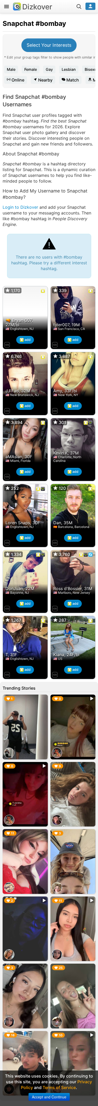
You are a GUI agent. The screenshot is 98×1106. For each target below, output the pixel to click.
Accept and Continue (49, 1096)
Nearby (45, 80)
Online (17, 80)
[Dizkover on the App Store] (7, 344)
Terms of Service (59, 1087)
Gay (49, 69)
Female (30, 69)
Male (11, 69)
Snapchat (18, 23)
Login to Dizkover (20, 207)
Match (72, 80)
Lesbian (69, 69)
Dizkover (37, 6)
